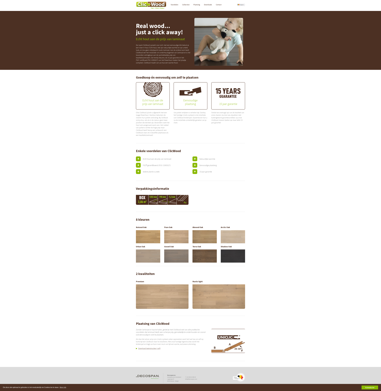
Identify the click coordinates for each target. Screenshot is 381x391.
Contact (219, 5)
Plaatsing (196, 5)
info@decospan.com (191, 379)
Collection (186, 5)
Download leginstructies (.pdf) (149, 348)
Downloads (208, 5)
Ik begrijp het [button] (369, 387)
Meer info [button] (63, 387)
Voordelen (174, 5)
